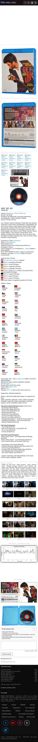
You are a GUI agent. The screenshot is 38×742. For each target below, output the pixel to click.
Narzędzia (5, 708)
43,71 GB (10, 390)
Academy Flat (20, 379)
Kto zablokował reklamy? (26, 714)
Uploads (21, 717)
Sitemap (32, 704)
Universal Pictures (10, 242)
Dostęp (14, 704)
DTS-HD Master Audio (10, 260)
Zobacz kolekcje (30, 711)
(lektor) (15, 270)
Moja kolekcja (6, 711)
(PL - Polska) (26, 248)
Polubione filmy (6, 714)
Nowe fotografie (30, 708)
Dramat (17, 213)
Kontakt (4, 704)
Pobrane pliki (31, 717)
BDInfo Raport (6, 383)
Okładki (22, 704)
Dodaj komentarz (6, 654)
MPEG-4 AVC (13, 387)
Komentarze (16, 708)
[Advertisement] (19, 25)
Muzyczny (23, 213)
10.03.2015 (17, 253)
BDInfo (18, 711)
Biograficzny (10, 213)
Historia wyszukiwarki (8, 717)
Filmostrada (17, 240)
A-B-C (7, 388)
